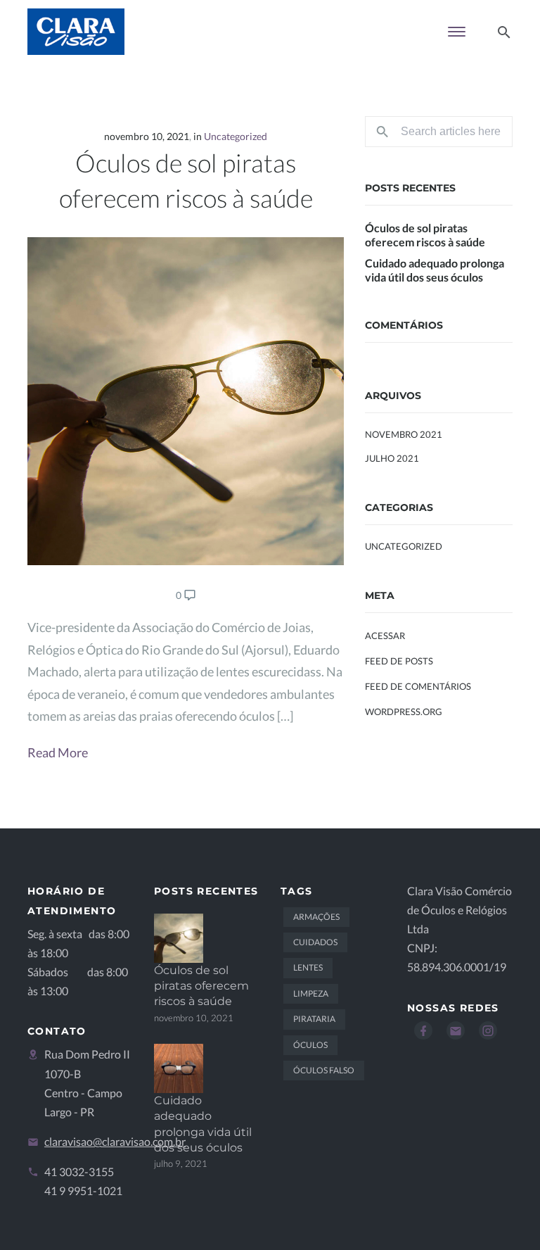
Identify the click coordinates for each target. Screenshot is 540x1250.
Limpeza (310, 993)
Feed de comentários (418, 686)
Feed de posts (399, 661)
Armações (316, 916)
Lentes (308, 967)
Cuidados (315, 942)
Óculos (310, 1045)
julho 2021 (392, 458)
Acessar (385, 635)
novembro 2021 (403, 434)
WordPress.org (403, 711)
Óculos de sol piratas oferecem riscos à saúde (425, 234)
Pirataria (314, 1019)
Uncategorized (235, 136)
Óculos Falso (323, 1070)
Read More (57, 752)
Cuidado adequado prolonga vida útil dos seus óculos (434, 270)
